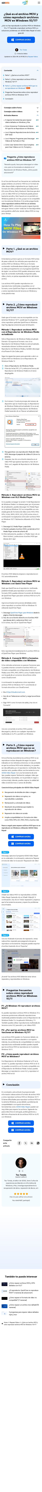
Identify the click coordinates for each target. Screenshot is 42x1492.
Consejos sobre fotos (13, 108)
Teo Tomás (23, 50)
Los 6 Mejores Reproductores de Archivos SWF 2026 (20, 133)
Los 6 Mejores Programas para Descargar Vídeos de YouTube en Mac (20, 140)
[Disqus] (21, 1239)
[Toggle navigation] (39, 2)
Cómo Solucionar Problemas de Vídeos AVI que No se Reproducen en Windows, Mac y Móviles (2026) (19, 127)
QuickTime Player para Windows (21, 613)
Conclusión (9, 99)
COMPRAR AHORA (23, 40)
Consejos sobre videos (13, 112)
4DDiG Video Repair (8, 773)
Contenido (8, 70)
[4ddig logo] (5, 2)
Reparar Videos (33, 56)
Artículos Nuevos (11, 115)
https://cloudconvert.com (16, 692)
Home (6, 1322)
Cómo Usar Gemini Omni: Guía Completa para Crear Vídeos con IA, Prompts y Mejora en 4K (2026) (19, 146)
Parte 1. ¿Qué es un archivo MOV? (17, 75)
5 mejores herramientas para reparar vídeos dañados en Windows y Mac (18, 121)
